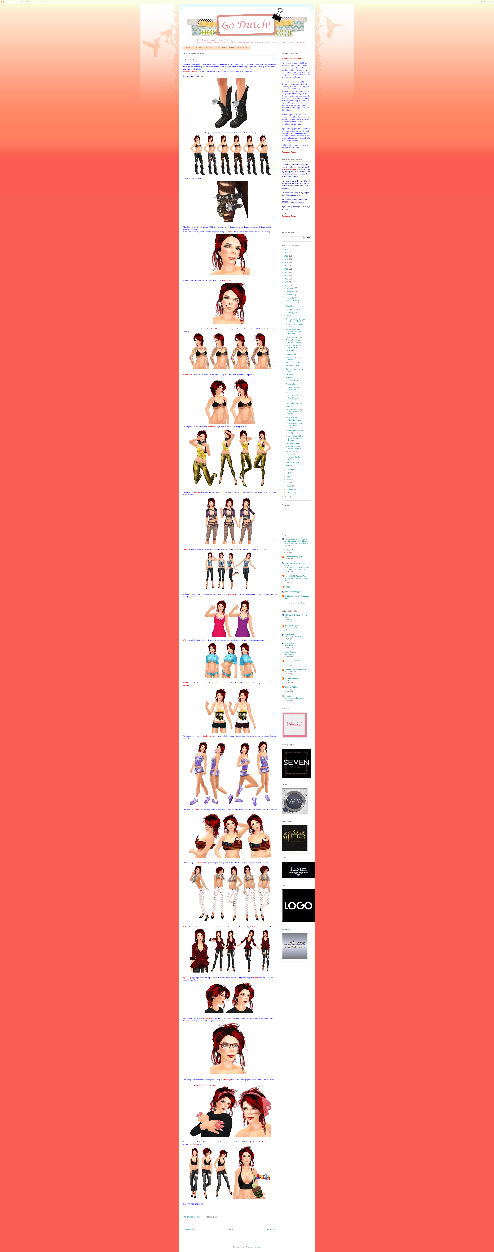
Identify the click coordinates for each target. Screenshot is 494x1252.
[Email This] (207, 1217)
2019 (286, 259)
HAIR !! (288, 316)
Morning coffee (291, 417)
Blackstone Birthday (291, 628)
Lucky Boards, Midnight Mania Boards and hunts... (294, 412)
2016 (286, 269)
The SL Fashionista (292, 661)
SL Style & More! (291, 678)
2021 (286, 253)
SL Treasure (289, 643)
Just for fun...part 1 (293, 366)
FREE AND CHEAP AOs (203, 48)
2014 (286, 276)
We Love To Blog (291, 687)
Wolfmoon (289, 378)
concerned (288, 663)
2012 (286, 282)
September (290, 298)
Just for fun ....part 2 (293, 363)
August (289, 470)
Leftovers (289, 374)
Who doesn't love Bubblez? (292, 453)
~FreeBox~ (288, 696)
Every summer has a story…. (294, 637)
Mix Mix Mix (290, 351)
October (289, 295)
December (290, 288)
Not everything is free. (294, 337)
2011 (286, 285)
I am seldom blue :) (293, 462)
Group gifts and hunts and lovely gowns (294, 341)
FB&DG (287, 587)
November (290, 291)
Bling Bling (290, 306)
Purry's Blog (289, 635)
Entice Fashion (290, 652)
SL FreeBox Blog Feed (293, 557)
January (289, 492)
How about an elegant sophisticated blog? (294, 448)
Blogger (257, 1247)
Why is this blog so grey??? (293, 358)
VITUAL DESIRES (290, 689)
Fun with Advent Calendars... (294, 698)
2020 (286, 256)
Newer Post (189, 1229)
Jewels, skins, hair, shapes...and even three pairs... (294, 332)
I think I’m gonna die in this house (296, 543)
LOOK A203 (288, 645)
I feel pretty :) (291, 406)
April (288, 483)
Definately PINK (292, 313)
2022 (286, 249)
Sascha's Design (292, 384)
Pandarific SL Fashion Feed (295, 576)
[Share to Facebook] (214, 1217)
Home (188, 48)
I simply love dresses (294, 403)
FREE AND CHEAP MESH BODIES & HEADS (232, 48)
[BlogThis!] (209, 1217)
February (290, 489)
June (288, 476)
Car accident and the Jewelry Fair (293, 346)
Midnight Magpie (291, 626)
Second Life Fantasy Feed (294, 603)
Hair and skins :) (292, 354)
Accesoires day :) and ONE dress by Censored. (294, 425)
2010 (286, 497)
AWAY (288, 393)
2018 (286, 263)
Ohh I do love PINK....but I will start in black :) (295, 320)
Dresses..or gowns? (293, 309)
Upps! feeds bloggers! (293, 592)
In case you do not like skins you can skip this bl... (294, 438)
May (288, 479)
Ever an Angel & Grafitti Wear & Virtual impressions (294, 398)
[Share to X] (211, 1217)
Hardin (286, 680)
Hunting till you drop (293, 420)
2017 (286, 266)
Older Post (271, 1229)
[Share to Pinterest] (216, 1217)
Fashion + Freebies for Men (295, 670)
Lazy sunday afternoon (294, 443)
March (289, 486)
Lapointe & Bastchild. (294, 381)
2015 (286, 272)
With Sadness (289, 654)
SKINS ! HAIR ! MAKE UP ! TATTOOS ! (294, 302)
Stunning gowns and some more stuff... (294, 388)
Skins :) (289, 466)
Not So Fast (288, 619)
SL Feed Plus (289, 550)
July (288, 473)
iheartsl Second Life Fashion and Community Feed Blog (295, 540)
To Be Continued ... (291, 672)
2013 (286, 279)
